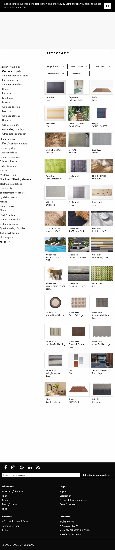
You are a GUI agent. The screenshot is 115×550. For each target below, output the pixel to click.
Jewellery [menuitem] (5, 241)
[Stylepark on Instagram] (13, 467)
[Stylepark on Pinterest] (22, 467)
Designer (100, 66)
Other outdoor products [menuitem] (14, 133)
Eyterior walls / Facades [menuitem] (12, 228)
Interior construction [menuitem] (10, 219)
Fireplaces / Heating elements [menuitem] (15, 179)
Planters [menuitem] (6, 89)
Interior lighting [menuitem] (8, 148)
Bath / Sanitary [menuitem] (8, 166)
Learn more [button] (22, 7)
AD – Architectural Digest (15, 521)
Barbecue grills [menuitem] (10, 93)
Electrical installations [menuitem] (11, 183)
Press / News (9, 504)
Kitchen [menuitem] (4, 170)
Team (5, 495)
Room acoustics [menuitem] (8, 206)
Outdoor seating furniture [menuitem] (15, 75)
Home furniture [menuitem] (7, 139)
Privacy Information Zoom (73, 500)
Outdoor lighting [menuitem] (8, 152)
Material (77, 73)
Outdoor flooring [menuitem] (11, 106)
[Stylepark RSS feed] (38, 467)
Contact (6, 500)
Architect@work (10, 525)
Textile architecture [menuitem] (9, 232)
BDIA (5, 530)
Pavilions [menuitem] (6, 111)
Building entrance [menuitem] (9, 223)
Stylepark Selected (54, 66)
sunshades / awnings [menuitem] (13, 129)
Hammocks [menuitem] (8, 120)
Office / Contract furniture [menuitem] (13, 143)
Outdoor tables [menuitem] (10, 80)
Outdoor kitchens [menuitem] (11, 115)
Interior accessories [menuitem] (10, 157)
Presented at (54, 73)
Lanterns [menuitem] (6, 102)
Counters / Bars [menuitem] (10, 124)
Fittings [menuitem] (3, 201)
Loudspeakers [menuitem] (7, 188)
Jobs (4, 508)
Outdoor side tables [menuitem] (12, 84)
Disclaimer (65, 495)
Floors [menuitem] (3, 210)
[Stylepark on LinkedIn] (30, 467)
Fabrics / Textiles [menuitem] (8, 161)
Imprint (63, 491)
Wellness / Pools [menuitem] (9, 174)
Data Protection (68, 504)
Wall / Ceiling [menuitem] (7, 215)
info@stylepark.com (70, 534)
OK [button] (107, 6)
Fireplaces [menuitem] (7, 98)
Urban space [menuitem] (6, 237)
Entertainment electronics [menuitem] (12, 192)
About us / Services (12, 491)
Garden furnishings (10, 66)
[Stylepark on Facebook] (5, 467)
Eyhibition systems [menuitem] (9, 197)
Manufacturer (77, 66)
